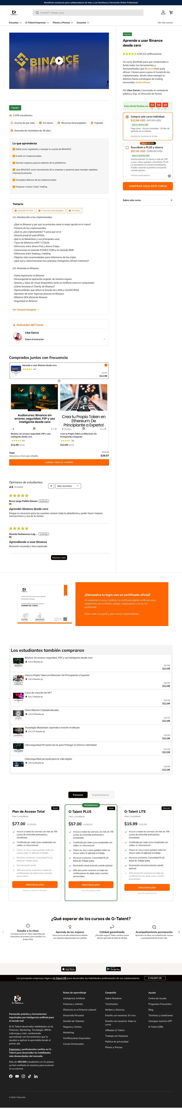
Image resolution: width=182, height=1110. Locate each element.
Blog (150, 1009)
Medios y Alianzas (115, 1009)
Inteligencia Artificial (74, 998)
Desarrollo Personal (73, 1015)
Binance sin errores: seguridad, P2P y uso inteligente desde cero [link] (30, 435)
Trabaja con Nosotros (116, 1035)
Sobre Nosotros (113, 998)
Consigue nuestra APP (160, 1021)
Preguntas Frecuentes (160, 1004)
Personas (78, 794)
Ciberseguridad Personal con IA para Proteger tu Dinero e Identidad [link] (61, 744)
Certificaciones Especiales (76, 1038)
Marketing (68, 1032)
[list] (59, 61)
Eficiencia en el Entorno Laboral (79, 1009)
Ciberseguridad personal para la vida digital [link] (48, 758)
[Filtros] (51, 486)
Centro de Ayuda (157, 998)
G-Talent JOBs (155, 1026)
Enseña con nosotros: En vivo (120, 1015)
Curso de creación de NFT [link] (38, 692)
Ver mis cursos (165, 22)
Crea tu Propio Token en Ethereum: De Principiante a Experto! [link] (78, 435)
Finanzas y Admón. (73, 1004)
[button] (171, 12)
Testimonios (111, 1004)
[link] (16, 371)
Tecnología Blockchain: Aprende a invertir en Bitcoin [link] (52, 727)
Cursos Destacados (73, 1043)
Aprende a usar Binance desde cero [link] (39, 365)
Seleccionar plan (35, 884)
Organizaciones (100, 794)
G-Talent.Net (20, 1097)
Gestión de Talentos (73, 1021)
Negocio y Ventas (72, 1026)
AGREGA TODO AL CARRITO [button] (59, 462)
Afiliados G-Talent (114, 1030)
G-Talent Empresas (35, 22)
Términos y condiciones (160, 1015)
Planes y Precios (61, 22)
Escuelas (13, 22)
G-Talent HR (155, 978)
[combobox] (88, 13)
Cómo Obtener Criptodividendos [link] (42, 710)
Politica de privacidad (116, 1041)
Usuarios (81, 22)
